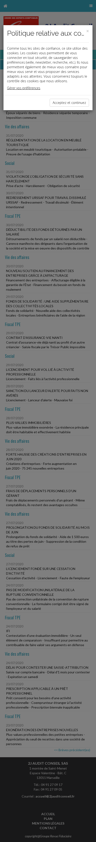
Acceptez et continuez (69, 102)
